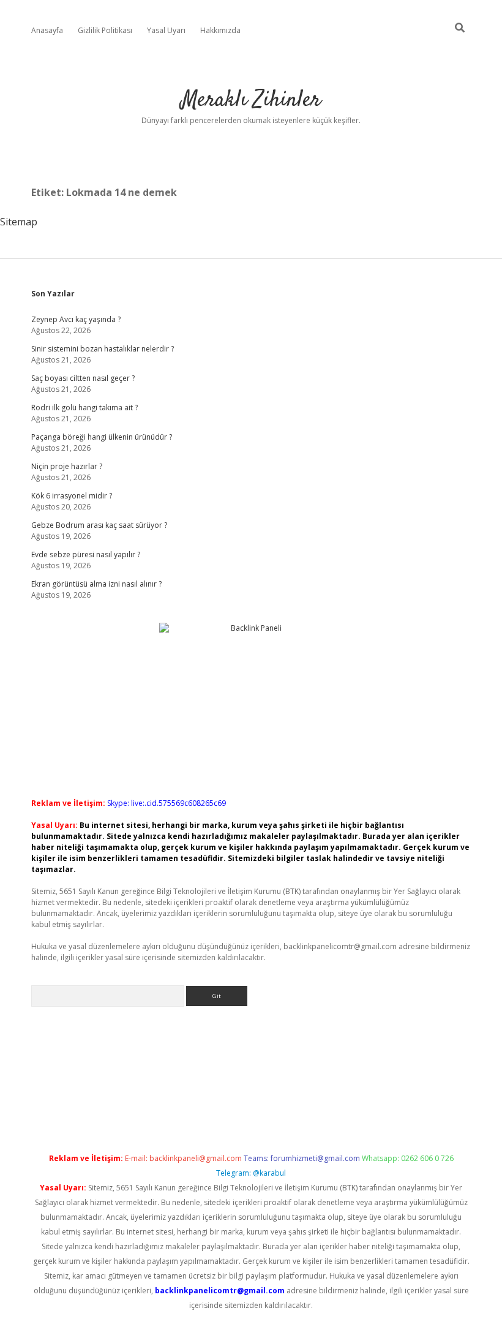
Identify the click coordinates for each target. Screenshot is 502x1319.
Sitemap (18, 221)
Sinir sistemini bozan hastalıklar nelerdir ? (102, 349)
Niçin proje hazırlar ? (66, 466)
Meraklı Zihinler (251, 100)
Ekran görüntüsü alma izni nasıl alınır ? (96, 584)
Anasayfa (47, 30)
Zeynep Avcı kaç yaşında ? (76, 319)
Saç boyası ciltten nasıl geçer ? (83, 378)
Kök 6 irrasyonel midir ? (71, 495)
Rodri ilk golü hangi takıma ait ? (84, 407)
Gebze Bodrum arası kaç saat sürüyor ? (99, 525)
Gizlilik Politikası (105, 30)
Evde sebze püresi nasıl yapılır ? (85, 554)
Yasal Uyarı (166, 30)
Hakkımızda (220, 30)
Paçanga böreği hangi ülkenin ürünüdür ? (101, 437)
